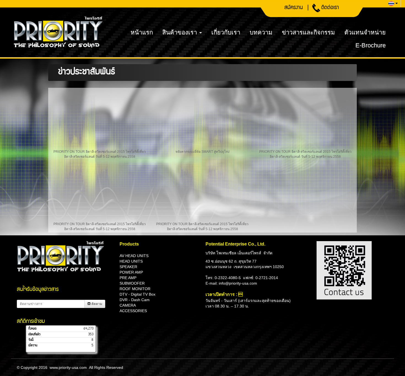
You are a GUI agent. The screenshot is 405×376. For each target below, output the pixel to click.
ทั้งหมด (32, 328)
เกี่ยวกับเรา (225, 32)
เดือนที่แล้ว (34, 334)
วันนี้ (30, 339)
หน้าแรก (142, 32)
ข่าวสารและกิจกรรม (308, 32)
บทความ (261, 32)
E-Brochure (370, 45)
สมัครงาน (293, 8)
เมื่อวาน (32, 345)
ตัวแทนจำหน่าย (365, 32)
